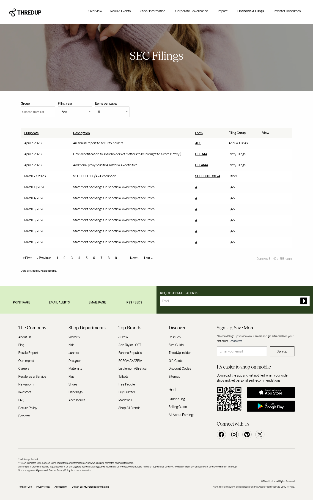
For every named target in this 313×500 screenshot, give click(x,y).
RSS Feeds (134, 302)
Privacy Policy (43, 486)
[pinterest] (247, 434)
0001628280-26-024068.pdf (264, 144)
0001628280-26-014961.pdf (264, 199)
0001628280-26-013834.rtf (269, 221)
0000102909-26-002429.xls (274, 177)
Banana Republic (130, 353)
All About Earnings (181, 415)
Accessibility (61, 486)
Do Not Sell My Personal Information (90, 486)
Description (81, 133)
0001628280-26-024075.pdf (264, 166)
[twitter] (259, 434)
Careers (23, 368)
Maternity (75, 368)
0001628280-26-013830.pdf (264, 232)
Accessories (77, 400)
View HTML (274, 144)
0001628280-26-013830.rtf (269, 232)
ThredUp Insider (180, 353)
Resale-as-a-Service (32, 376)
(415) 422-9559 (278, 486)
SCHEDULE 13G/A (207, 176)
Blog (21, 345)
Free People (126, 384)
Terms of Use (25, 486)
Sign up (282, 351)
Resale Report (28, 353)
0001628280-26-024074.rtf (269, 155)
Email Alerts (59, 302)
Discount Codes (180, 368)
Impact (223, 11)
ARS (198, 143)
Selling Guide (178, 407)
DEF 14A (201, 154)
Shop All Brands (129, 408)
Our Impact (26, 361)
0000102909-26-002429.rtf (269, 177)
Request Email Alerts (179, 293)
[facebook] (221, 434)
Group (25, 103)
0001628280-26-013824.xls (274, 210)
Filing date (31, 133)
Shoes (73, 384)
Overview (95, 11)
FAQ (21, 400)
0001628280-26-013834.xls (274, 221)
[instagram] (234, 434)
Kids (71, 345)
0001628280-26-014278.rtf (269, 243)
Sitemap (174, 376)
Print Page (21, 302)
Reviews (24, 416)
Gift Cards (175, 361)
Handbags (75, 392)
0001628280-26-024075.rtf (269, 166)
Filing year (65, 103)
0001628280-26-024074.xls (274, 155)
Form (199, 133)
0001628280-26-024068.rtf (269, 144)
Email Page (97, 302)
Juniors (74, 353)
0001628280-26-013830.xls (274, 232)
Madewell (125, 400)
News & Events (120, 11)
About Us (24, 337)
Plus (71, 376)
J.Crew (123, 337)
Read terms (235, 341)
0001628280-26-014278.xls (274, 243)
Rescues (175, 337)
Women (74, 337)
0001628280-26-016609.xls (274, 188)
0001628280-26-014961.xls (274, 199)
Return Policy (27, 408)
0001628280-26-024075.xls (274, 166)
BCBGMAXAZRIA (130, 361)
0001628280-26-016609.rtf (269, 188)
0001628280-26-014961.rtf (269, 199)
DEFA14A (201, 165)
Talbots (123, 376)
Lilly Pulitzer (126, 392)
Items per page (105, 103)
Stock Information (152, 11)
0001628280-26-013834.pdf (264, 221)
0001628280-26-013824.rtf (269, 210)
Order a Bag (177, 399)
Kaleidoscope (48, 270)
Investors (24, 392)
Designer (75, 361)
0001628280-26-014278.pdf (264, 243)
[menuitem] (95, 11)
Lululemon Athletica (132, 368)
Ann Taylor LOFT (129, 345)
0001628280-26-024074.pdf (264, 155)
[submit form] (303, 301)
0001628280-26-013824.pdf (264, 210)
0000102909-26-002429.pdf (264, 177)
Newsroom (25, 384)
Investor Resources (287, 11)
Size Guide (176, 345)
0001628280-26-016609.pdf (264, 188)
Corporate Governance (191, 11)
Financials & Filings (250, 11)
